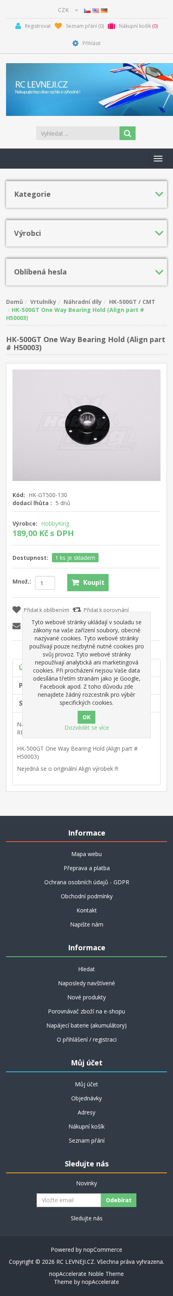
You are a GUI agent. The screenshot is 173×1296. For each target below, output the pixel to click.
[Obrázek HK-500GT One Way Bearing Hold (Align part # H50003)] (86, 424)
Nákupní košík (86, 1126)
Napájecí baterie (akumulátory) (86, 1025)
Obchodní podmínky (87, 896)
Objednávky (86, 1098)
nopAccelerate (100, 1282)
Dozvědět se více (86, 727)
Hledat (86, 969)
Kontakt (86, 910)
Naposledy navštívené (86, 983)
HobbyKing (55, 523)
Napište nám (86, 924)
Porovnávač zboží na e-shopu (86, 1011)
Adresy (86, 1112)
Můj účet (86, 1084)
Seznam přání (87, 1140)
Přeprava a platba (87, 868)
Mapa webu (86, 854)
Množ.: (21, 581)
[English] (96, 10)
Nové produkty (86, 997)
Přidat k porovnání (106, 609)
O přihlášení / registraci (87, 1039)
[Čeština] (87, 10)
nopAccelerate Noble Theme (86, 1273)
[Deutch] (104, 10)
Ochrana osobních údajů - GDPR (86, 882)
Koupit (94, 582)
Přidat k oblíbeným (46, 609)
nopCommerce (102, 1249)
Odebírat (119, 1200)
